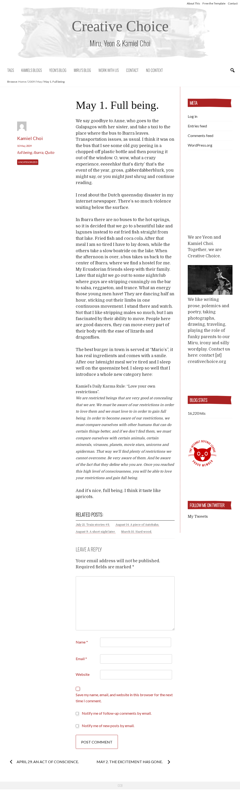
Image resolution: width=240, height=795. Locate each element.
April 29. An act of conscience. (48, 761)
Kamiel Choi (30, 138)
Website (83, 674)
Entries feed (197, 126)
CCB (120, 785)
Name (82, 642)
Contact (233, 3)
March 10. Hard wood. (136, 531)
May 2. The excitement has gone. (130, 761)
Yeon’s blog (57, 70)
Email (81, 658)
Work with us (108, 70)
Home (22, 81)
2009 (31, 81)
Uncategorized (27, 162)
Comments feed (200, 135)
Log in (192, 116)
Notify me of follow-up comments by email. (116, 713)
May (39, 81)
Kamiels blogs (31, 70)
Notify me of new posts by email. (108, 725)
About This (193, 3)
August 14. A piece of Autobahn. (137, 524)
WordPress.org (200, 145)
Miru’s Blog (82, 70)
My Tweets (198, 516)
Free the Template (213, 3)
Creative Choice (120, 26)
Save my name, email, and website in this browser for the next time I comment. (124, 697)
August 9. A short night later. (96, 531)
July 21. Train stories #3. (93, 524)
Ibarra (38, 152)
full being (24, 152)
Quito (49, 152)
